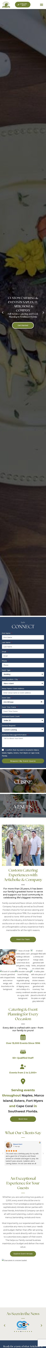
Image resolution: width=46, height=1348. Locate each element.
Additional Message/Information (14, 735)
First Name (6, 633)
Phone (4, 661)
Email (4, 651)
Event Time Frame (9, 707)
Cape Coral (24, 1106)
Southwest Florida (22, 1111)
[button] (41, 4)
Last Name (6, 642)
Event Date (6, 698)
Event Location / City (10, 679)
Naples (27, 1095)
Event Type (6, 670)
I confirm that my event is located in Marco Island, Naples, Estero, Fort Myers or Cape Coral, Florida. (21, 753)
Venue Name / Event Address (13, 688)
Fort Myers (34, 1100)
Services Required (8, 725)
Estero (19, 1100)
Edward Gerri (17, 1144)
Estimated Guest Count (11, 716)
